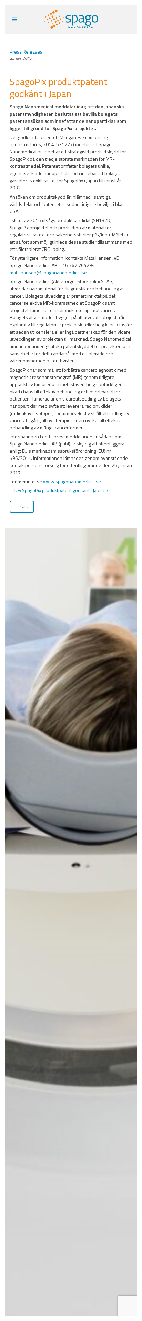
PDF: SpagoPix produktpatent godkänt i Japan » (59, 490)
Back (24, 506)
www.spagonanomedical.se (72, 481)
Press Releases (26, 51)
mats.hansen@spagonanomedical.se (48, 272)
